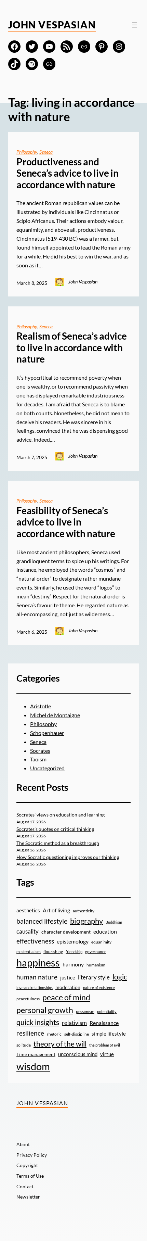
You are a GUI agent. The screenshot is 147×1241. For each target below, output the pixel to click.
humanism (95, 964)
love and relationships (34, 987)
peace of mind (66, 997)
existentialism (28, 951)
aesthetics (28, 910)
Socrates (40, 750)
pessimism (85, 1011)
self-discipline (76, 1034)
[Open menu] (135, 25)
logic (119, 976)
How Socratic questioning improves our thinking (67, 857)
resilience (30, 1033)
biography (86, 920)
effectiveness (35, 941)
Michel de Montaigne (55, 715)
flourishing (53, 951)
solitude (23, 1045)
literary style (94, 977)
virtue (107, 1054)
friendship (74, 951)
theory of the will (60, 1044)
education (105, 931)
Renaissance (104, 1023)
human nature (36, 977)
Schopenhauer (47, 733)
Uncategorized (47, 768)
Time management (35, 1054)
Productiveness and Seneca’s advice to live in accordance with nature (67, 173)
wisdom (33, 1066)
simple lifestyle (109, 1033)
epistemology (73, 941)
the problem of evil (104, 1045)
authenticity (83, 910)
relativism (74, 1022)
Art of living (56, 910)
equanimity (101, 942)
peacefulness (28, 998)
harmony (73, 964)
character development (66, 932)
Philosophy (26, 152)
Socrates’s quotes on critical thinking (55, 829)
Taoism (38, 759)
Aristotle (40, 706)
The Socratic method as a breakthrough (57, 843)
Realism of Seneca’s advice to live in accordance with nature (71, 347)
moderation (67, 987)
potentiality (107, 1011)
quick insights (37, 1022)
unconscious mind (77, 1054)
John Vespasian (52, 24)
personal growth (44, 1010)
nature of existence (99, 987)
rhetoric (54, 1034)
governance (95, 951)
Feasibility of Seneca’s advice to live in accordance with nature (65, 522)
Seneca (46, 152)
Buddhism (114, 922)
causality (27, 931)
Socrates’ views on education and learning (60, 815)
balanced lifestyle (41, 921)
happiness (38, 962)
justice (67, 977)
